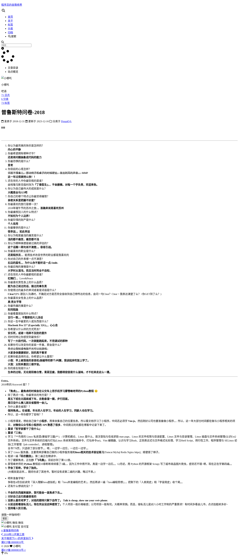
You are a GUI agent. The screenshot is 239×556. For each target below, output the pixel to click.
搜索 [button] (13, 36)
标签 (10, 24)
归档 (10, 32)
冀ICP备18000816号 (12, 542)
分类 (10, 28)
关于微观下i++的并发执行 (16, 538)
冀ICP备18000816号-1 (13, 550)
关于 (10, 20)
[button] (119, 10)
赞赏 (5, 518)
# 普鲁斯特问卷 (10, 530)
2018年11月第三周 (13, 534)
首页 (10, 16)
